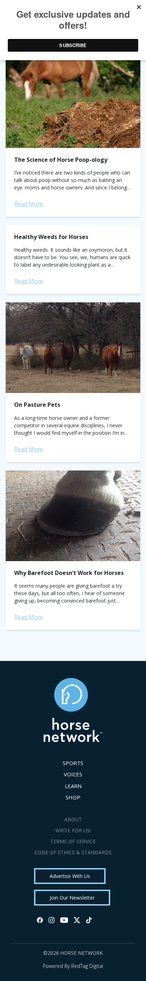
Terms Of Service (73, 841)
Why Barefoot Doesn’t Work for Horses (69, 573)
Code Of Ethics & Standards (73, 852)
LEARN (73, 785)
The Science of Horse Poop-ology (60, 160)
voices (73, 774)
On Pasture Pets (37, 405)
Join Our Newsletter (72, 897)
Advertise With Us (70, 876)
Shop (73, 797)
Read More (28, 204)
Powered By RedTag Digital (73, 966)
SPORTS (73, 762)
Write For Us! (73, 830)
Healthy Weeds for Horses (51, 237)
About (73, 819)
